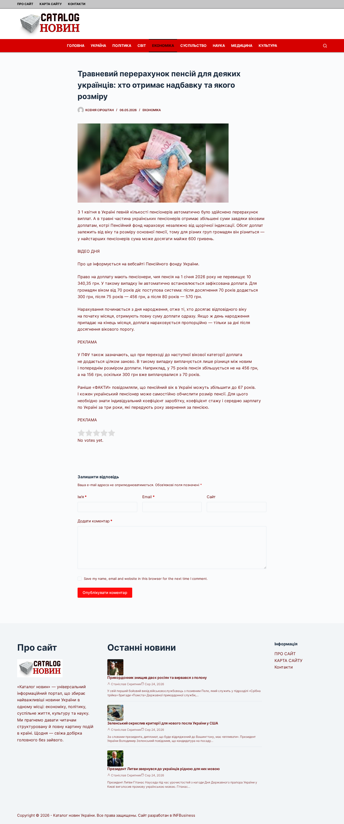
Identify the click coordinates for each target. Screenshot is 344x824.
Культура (268, 45)
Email (148, 496)
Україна (98, 45)
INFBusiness (184, 815)
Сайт (211, 496)
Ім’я (82, 496)
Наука (219, 45)
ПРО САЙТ (25, 4)
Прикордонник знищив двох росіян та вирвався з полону (157, 677)
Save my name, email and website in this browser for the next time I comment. (146, 579)
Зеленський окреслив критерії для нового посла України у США (162, 723)
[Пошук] (325, 46)
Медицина (241, 45)
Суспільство (193, 45)
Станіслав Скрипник (126, 684)
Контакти (76, 4)
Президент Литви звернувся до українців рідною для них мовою (163, 769)
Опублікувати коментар (105, 592)
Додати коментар (95, 521)
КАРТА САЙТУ (51, 4)
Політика (121, 45)
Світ (141, 45)
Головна (75, 45)
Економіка (163, 45)
